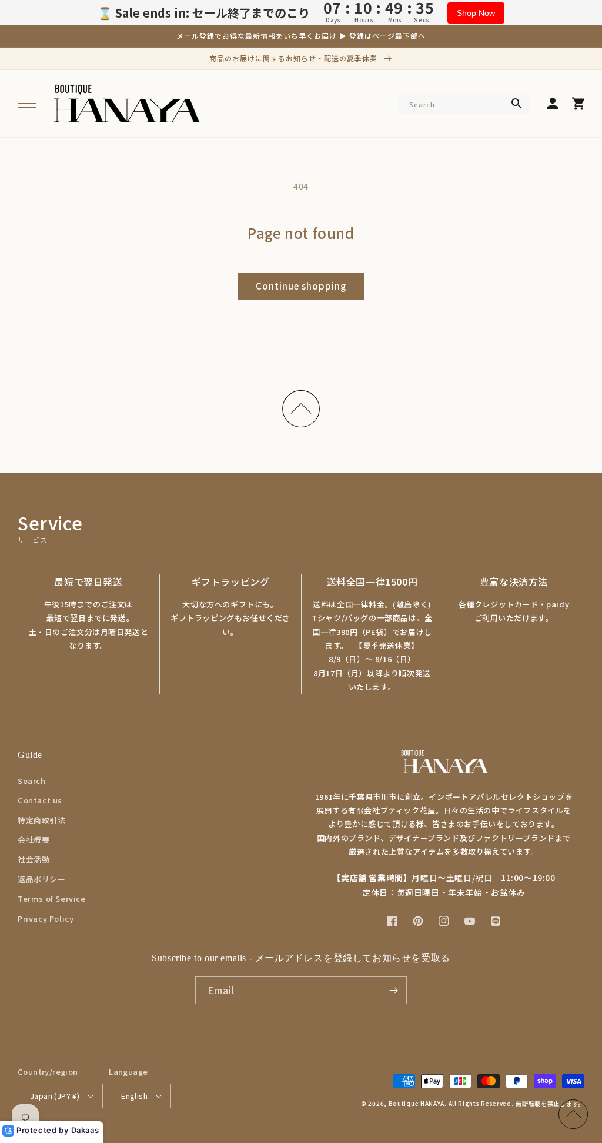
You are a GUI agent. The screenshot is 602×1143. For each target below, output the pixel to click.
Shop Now (476, 13)
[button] (27, 104)
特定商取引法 (42, 820)
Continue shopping (301, 286)
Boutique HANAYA (417, 1103)
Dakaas (85, 1130)
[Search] (517, 104)
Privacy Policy (45, 918)
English (134, 1095)
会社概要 (33, 839)
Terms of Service (52, 898)
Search (32, 780)
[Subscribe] (393, 990)
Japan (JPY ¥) (54, 1095)
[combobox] (463, 103)
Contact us (40, 800)
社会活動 (33, 859)
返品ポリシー (42, 879)
